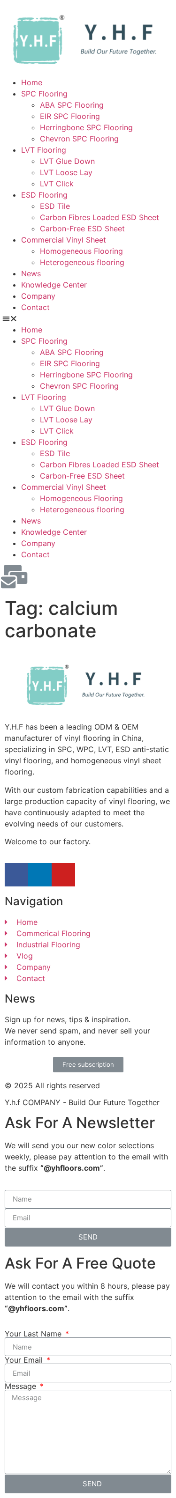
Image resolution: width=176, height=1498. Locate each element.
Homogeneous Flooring (81, 251)
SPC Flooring (44, 93)
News (31, 273)
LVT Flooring (43, 150)
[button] (88, 318)
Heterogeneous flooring (82, 262)
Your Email (25, 1360)
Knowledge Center (54, 284)
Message (21, 1386)
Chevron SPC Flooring (79, 138)
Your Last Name (34, 1333)
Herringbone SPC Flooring (86, 127)
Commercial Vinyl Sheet (63, 239)
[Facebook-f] (16, 874)
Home (31, 82)
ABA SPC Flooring (72, 105)
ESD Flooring (44, 194)
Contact (35, 307)
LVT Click (57, 183)
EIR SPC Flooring (70, 116)
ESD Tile (55, 206)
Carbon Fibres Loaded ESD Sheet (99, 217)
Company (38, 296)
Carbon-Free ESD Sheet (82, 228)
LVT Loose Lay (66, 172)
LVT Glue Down (67, 161)
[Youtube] (63, 874)
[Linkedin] (40, 874)
